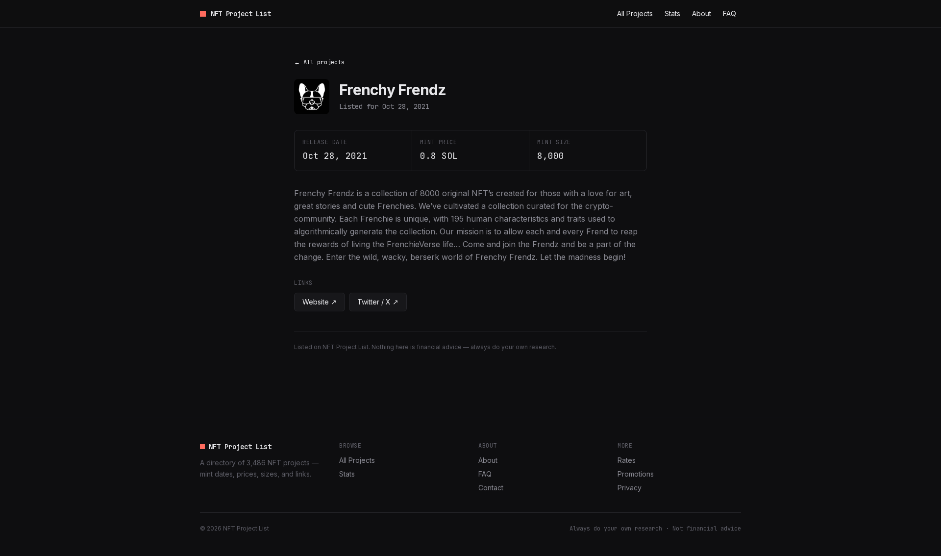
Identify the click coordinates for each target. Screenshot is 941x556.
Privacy (630, 487)
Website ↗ (319, 302)
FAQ (729, 13)
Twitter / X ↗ (377, 302)
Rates (627, 460)
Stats (672, 13)
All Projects (635, 13)
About (701, 13)
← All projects (319, 62)
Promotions (636, 474)
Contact (490, 487)
